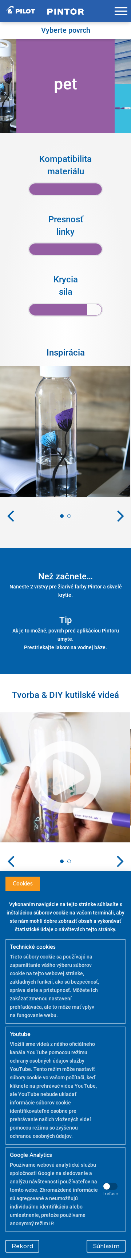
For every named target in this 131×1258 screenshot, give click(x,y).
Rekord (22, 1246)
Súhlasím (106, 1246)
